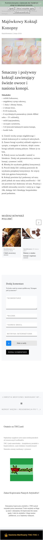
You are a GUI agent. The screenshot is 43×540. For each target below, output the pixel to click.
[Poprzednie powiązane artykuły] (33, 222)
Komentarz (14, 298)
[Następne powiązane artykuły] (38, 222)
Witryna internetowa (19, 334)
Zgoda (11, 8)
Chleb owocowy (10, 253)
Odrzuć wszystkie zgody (25, 8)
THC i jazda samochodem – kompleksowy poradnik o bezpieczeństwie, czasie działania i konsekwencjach (21, 445)
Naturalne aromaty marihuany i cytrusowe (17, 449)
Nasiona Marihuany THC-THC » (23, 535)
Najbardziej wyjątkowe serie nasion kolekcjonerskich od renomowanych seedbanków (21, 439)
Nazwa (11, 316)
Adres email (14, 325)
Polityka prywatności (21, 12)
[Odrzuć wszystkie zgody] (40, 8)
